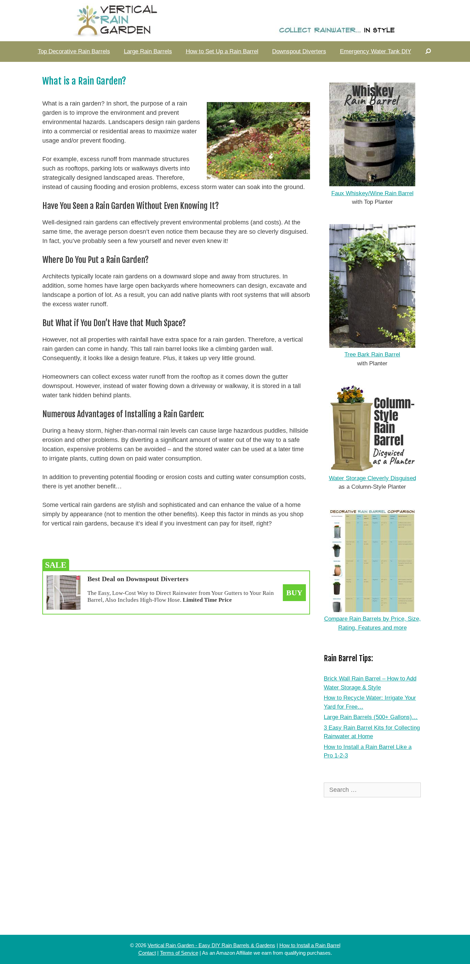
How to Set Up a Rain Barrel (222, 51)
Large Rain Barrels (148, 51)
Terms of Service (179, 953)
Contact (147, 953)
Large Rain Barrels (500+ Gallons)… (371, 717)
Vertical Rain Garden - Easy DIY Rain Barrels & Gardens (211, 945)
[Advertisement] (176, 662)
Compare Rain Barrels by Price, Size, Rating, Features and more (372, 623)
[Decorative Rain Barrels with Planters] (235, 20)
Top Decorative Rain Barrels (74, 51)
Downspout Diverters (299, 51)
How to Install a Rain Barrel (309, 945)
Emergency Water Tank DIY (375, 51)
